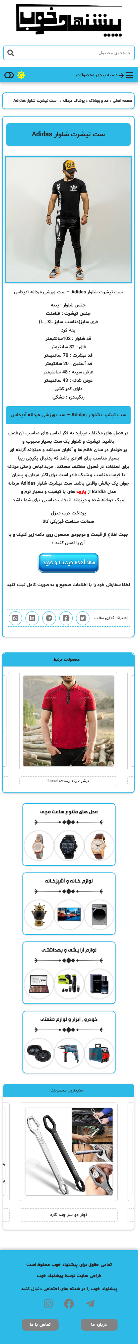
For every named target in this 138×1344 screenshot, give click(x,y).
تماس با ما (40, 1325)
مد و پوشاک (99, 100)
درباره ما (99, 1325)
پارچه (81, 492)
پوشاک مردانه (74, 100)
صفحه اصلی (123, 100)
